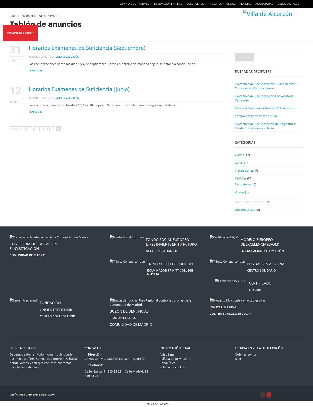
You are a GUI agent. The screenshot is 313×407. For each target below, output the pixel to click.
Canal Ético (167, 363)
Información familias (168, 3)
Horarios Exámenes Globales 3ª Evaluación (265, 108)
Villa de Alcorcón (67, 56)
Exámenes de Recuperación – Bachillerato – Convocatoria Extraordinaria (266, 86)
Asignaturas (264, 3)
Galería (240, 163)
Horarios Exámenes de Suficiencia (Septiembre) (87, 47)
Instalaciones (244, 170)
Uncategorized (245, 210)
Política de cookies (173, 367)
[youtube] (268, 395)
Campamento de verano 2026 (256, 116)
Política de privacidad (175, 359)
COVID (239, 155)
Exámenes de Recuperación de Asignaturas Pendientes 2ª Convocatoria (266, 126)
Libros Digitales (288, 3)
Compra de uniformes (134, 3)
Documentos (195, 3)
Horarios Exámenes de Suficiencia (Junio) (79, 88)
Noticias (245, 3)
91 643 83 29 (112, 371)
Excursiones (243, 184)
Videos (239, 192)
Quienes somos (246, 354)
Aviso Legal (167, 354)
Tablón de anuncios (221, 3)
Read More (35, 70)
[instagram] (262, 395)
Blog (238, 359)
